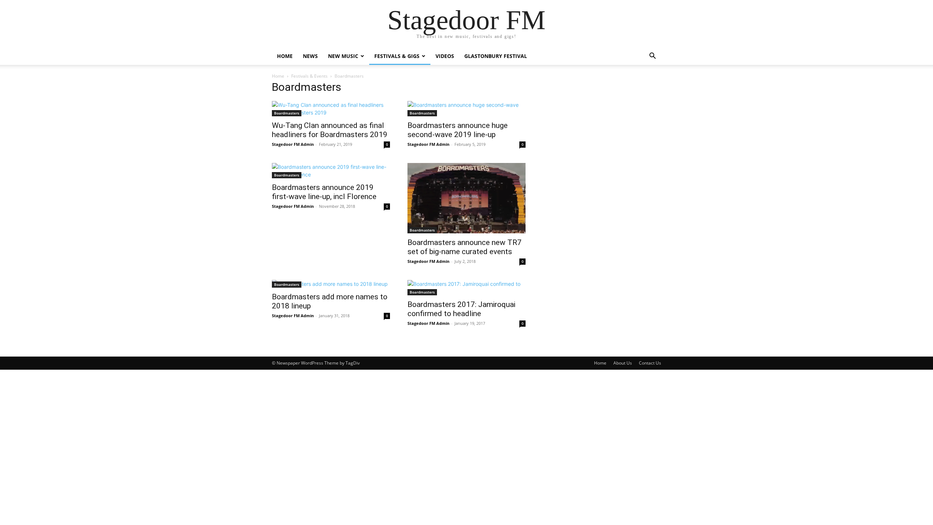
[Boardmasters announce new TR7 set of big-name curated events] (466, 198)
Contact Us (650, 363)
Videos (445, 55)
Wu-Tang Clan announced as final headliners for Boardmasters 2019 (329, 130)
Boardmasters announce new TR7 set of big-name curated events (464, 247)
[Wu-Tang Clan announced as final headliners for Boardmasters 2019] (331, 108)
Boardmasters (286, 113)
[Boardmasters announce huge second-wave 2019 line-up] (466, 108)
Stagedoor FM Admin (293, 144)
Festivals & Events (309, 76)
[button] (652, 56)
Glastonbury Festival (495, 55)
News (310, 55)
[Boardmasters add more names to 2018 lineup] (331, 284)
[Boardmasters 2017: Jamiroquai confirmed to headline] (466, 287)
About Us (622, 363)
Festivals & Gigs (396, 55)
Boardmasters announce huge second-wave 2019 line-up (457, 130)
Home (285, 55)
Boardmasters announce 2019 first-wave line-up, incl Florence (324, 192)
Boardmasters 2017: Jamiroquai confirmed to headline (461, 309)
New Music (343, 55)
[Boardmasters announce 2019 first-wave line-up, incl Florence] (331, 170)
